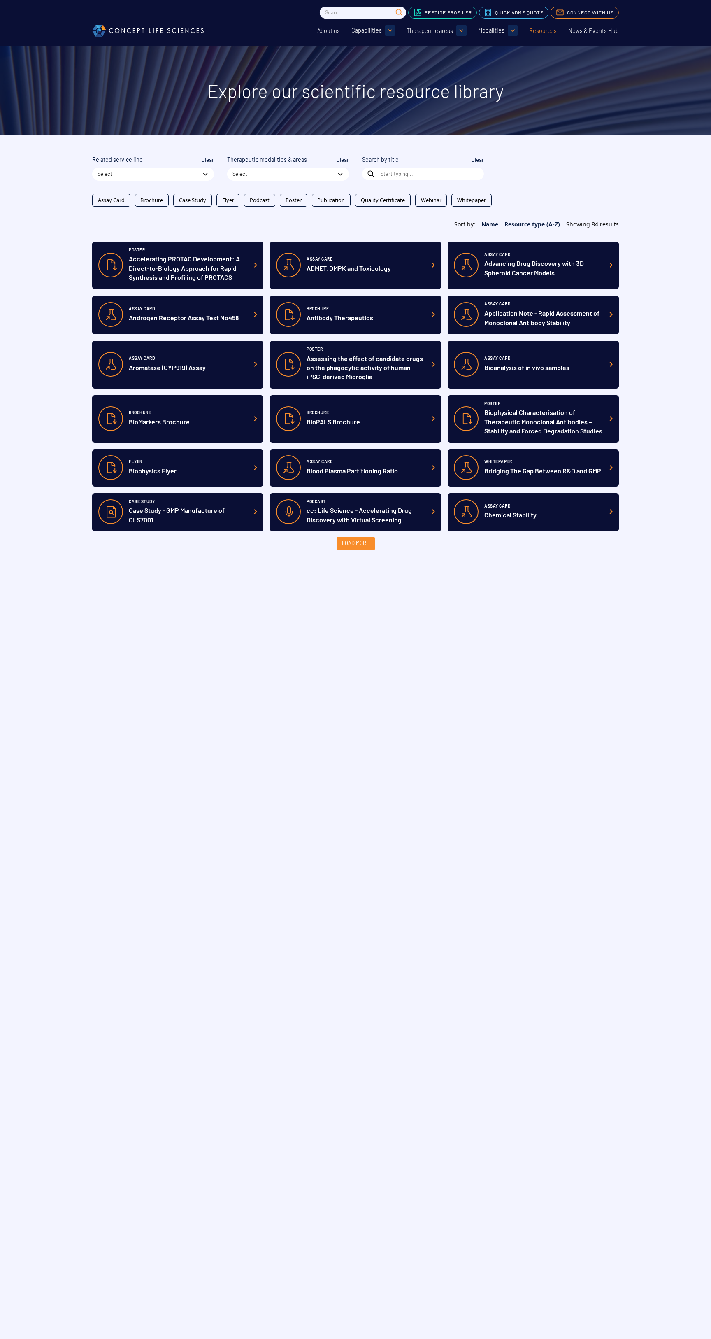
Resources (543, 30)
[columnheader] (486, 224)
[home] (148, 30)
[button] (373, 31)
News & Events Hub (593, 30)
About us (328, 30)
